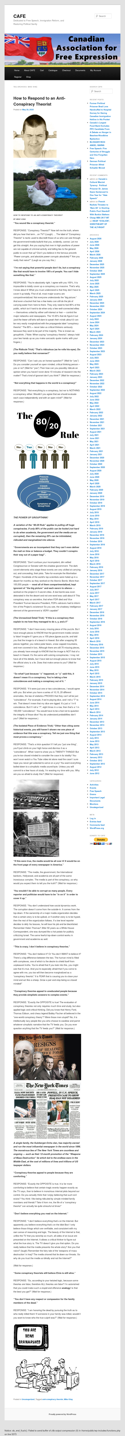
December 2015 (97, 647)
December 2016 (97, 612)
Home (16, 70)
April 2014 (94, 708)
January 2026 (96, 260)
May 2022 (94, 402)
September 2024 (97, 312)
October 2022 (96, 386)
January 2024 (96, 338)
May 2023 (94, 364)
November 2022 (97, 383)
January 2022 (96, 415)
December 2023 (97, 341)
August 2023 (95, 354)
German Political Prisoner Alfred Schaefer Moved (98, 164)
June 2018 (94, 554)
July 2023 (94, 357)
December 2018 (97, 534)
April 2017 (94, 599)
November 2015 (97, 651)
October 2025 (96, 270)
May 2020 (94, 480)
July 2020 (94, 473)
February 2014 (96, 715)
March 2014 (95, 712)
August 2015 (95, 660)
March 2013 (95, 750)
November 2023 (97, 344)
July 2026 (94, 241)
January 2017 (96, 609)
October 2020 (96, 463)
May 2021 (94, 441)
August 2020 (95, 470)
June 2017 (94, 592)
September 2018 (97, 544)
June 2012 (94, 773)
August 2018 (95, 547)
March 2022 (95, 409)
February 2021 (96, 451)
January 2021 (96, 454)
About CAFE (29, 70)
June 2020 (94, 476)
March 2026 (95, 254)
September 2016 (97, 621)
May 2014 (94, 705)
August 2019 (95, 509)
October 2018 (96, 541)
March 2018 (95, 563)
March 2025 (95, 293)
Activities (94, 784)
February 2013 (96, 754)
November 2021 (97, 422)
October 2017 (96, 580)
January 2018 (96, 570)
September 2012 (97, 763)
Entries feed (95, 821)
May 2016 (94, 634)
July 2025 (94, 280)
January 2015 (96, 683)
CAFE (19, 16)
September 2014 (97, 696)
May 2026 (94, 248)
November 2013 (97, 724)
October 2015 (96, 654)
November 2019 (97, 499)
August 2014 (95, 699)
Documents (80, 70)
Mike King (68, 1399)
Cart (42, 70)
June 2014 (94, 702)
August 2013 (95, 734)
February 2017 (96, 605)
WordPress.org (97, 828)
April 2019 (94, 522)
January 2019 (96, 531)
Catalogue (52, 70)
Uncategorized (28, 1399)
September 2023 (97, 351)
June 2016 (94, 631)
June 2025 (94, 283)
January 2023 (96, 377)
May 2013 (94, 744)
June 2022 (94, 399)
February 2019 (96, 528)
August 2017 (95, 586)
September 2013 (97, 731)
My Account (95, 70)
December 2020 (97, 457)
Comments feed (97, 824)
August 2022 (95, 393)
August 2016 (95, 625)
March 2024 (95, 331)
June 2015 (94, 667)
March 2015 (95, 676)
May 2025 (94, 286)
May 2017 (94, 596)
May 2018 (94, 557)
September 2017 (97, 583)
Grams (93, 794)
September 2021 (97, 428)
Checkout (66, 70)
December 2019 (97, 496)
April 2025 (94, 290)
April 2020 (94, 483)
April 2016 (94, 638)
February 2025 (96, 296)
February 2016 (96, 644)
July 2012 (94, 770)
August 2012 (95, 766)
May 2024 (94, 325)
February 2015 (96, 679)
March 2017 (95, 602)
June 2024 (94, 322)
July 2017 (94, 589)
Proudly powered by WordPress (62, 1414)
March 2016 (95, 641)
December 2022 (97, 380)
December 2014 (97, 686)
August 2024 (95, 315)
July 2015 (94, 663)
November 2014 (97, 689)
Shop (28, 76)
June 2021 (94, 438)
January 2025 (96, 299)
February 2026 (96, 257)
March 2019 (95, 525)
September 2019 (97, 505)
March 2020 (95, 486)
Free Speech (96, 791)
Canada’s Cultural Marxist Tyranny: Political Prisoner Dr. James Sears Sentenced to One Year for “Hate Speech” (99, 188)
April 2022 (94, 406)
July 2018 (94, 551)
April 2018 (94, 560)
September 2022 (97, 389)
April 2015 (94, 673)
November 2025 (97, 267)
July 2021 (94, 435)
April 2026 (94, 251)
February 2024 (96, 335)
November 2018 (97, 538)
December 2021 (97, 418)
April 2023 (94, 367)
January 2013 (96, 757)
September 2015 (97, 657)
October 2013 (96, 728)
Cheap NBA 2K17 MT (99, 217)
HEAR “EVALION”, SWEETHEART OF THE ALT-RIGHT (100, 224)
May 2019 (94, 518)
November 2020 (97, 460)
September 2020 (97, 467)
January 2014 (96, 718)
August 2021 (95, 431)
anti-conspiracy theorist (52, 1399)
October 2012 (96, 760)
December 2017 (97, 573)
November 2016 (97, 615)
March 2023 (95, 370)
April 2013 (94, 747)
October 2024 (96, 309)
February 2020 (96, 489)
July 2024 (94, 319)
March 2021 (95, 447)
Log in (93, 818)
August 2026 (95, 238)
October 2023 (96, 348)
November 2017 (97, 576)
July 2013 (94, 737)
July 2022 (94, 396)
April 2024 (94, 328)
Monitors (94, 804)
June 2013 (94, 741)
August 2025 (95, 277)
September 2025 (97, 273)
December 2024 (97, 302)
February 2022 (96, 412)
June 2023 (94, 360)
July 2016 (94, 628)
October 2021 (96, 425)
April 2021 (94, 444)
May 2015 (94, 670)
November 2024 (97, 306)
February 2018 (96, 567)
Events (93, 787)
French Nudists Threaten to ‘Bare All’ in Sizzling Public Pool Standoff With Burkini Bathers (99, 208)
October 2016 (96, 618)
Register (17, 76)
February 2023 (96, 373)
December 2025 (97, 264)
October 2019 (96, 502)
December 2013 (97, 721)
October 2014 (96, 692)
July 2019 (94, 512)
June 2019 (94, 515)
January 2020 (96, 492)
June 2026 (94, 244)
